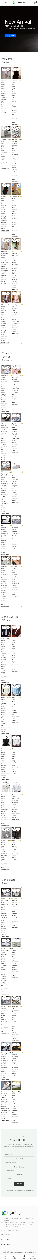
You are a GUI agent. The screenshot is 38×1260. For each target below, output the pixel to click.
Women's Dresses (4, 108)
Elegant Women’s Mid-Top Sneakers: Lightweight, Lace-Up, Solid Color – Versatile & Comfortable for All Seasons (15, 433)
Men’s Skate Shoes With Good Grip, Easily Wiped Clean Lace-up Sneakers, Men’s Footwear (14, 1103)
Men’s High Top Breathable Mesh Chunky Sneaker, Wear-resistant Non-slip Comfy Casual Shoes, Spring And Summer (15, 1019)
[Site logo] (19, 3)
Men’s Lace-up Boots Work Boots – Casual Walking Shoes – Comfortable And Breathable (15, 1060)
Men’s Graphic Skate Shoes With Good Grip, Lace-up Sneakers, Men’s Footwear (4, 1016)
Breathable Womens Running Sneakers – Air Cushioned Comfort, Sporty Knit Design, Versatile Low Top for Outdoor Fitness (4, 388)
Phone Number (19, 1167)
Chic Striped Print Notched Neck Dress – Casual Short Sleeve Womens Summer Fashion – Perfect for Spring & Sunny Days (3, 319)
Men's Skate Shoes (4, 931)
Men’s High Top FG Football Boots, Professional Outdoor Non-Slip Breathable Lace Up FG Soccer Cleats (4, 1062)
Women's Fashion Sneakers (4, 405)
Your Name (19, 1151)
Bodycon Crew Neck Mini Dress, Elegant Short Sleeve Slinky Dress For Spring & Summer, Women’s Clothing (4, 209)
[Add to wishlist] (8, 69)
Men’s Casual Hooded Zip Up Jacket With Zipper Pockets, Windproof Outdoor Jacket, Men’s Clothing (4, 806)
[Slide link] (19, 29)
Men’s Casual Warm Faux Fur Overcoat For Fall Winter (14, 846)
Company (19, 1175)
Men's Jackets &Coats (5, 677)
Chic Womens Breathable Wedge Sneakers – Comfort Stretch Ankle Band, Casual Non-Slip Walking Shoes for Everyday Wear (4, 437)
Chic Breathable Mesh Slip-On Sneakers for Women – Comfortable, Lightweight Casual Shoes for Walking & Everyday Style (15, 385)
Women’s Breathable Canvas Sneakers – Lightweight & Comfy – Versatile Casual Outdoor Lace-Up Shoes (4, 535)
